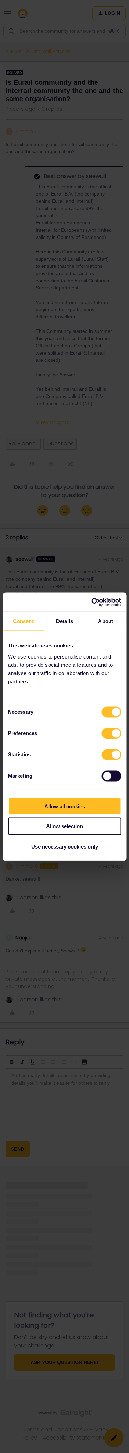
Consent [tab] (23, 621)
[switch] (111, 733)
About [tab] (105, 621)
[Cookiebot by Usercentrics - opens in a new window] (92, 602)
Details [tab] (64, 621)
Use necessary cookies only (64, 846)
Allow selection (64, 826)
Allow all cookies (64, 806)
